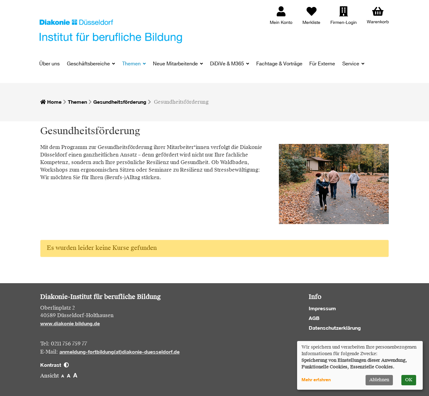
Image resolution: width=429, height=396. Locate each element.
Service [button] (351, 64)
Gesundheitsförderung (119, 102)
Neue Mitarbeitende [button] (176, 64)
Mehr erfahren (316, 379)
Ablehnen (379, 380)
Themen (77, 102)
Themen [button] (132, 64)
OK (408, 380)
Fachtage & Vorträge (279, 64)
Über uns (49, 64)
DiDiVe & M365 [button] (227, 64)
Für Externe (322, 64)
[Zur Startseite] (110, 31)
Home (54, 102)
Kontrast (52, 365)
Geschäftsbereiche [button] (89, 64)
